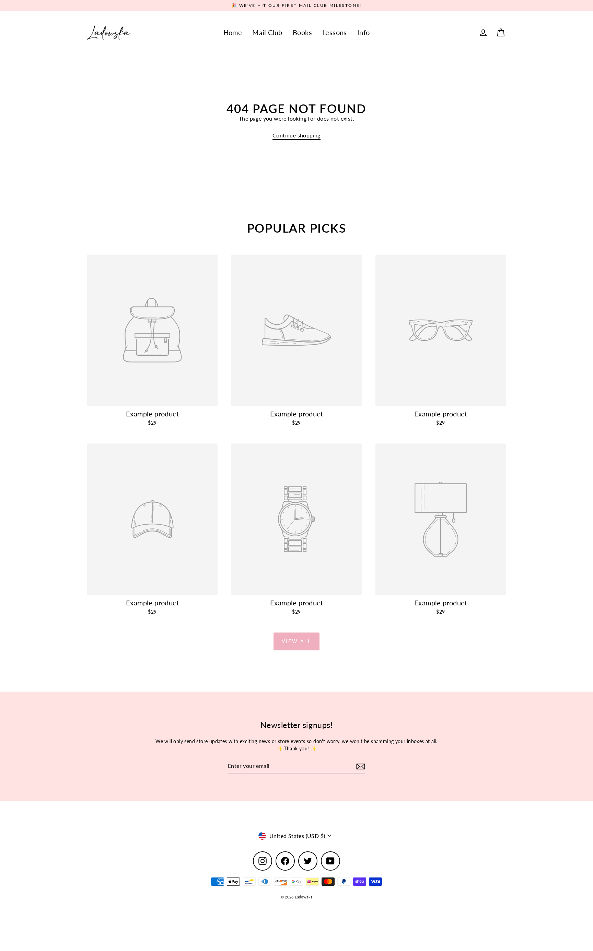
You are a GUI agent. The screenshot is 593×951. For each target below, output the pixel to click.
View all (296, 641)
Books (302, 32)
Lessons (334, 32)
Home (232, 32)
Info (363, 32)
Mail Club (267, 32)
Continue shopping (296, 135)
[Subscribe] (359, 766)
